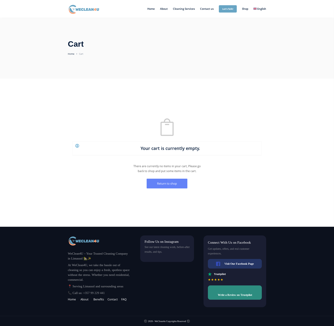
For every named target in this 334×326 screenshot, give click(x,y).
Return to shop (167, 183)
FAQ (123, 299)
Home (71, 53)
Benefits (98, 299)
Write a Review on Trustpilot (235, 294)
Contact (113, 299)
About (85, 299)
